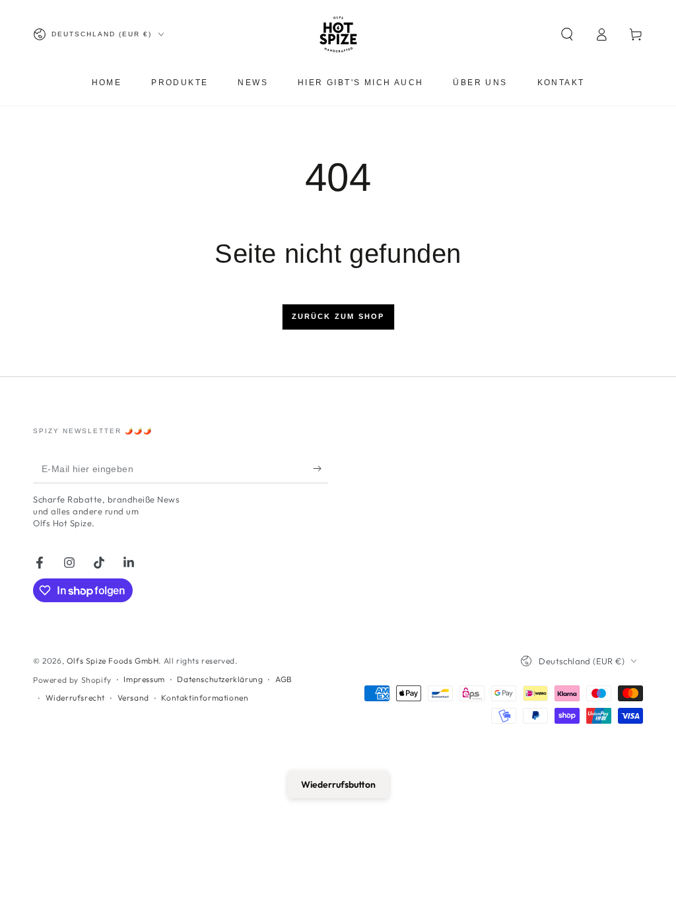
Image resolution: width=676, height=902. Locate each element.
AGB (283, 679)
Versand (133, 698)
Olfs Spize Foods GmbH (113, 661)
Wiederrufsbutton (338, 784)
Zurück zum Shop (338, 316)
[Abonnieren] (320, 468)
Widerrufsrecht (75, 698)
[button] (567, 34)
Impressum (143, 679)
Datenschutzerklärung (220, 679)
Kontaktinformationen (204, 698)
